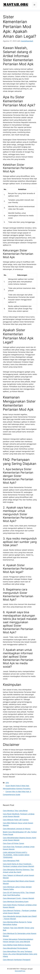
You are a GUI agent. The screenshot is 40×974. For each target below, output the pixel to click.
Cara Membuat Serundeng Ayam (15, 902)
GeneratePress (20, 971)
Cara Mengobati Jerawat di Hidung (16, 829)
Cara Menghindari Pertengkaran (15, 948)
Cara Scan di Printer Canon (13, 843)
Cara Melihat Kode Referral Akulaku (17, 945)
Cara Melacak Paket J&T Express (16, 820)
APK (7, 783)
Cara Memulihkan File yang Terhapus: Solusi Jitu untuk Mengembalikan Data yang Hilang (20, 953)
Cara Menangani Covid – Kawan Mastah (18, 898)
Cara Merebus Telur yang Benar (15, 811)
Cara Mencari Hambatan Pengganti (16, 960)
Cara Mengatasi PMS (11, 861)
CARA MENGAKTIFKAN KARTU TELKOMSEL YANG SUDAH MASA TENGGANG (16, 854)
